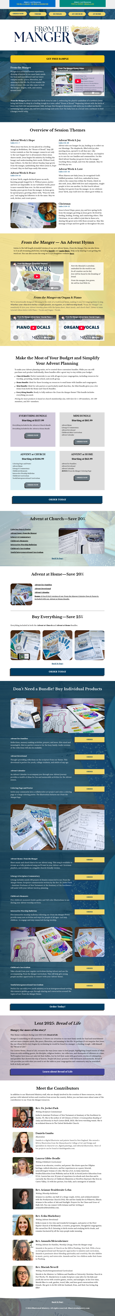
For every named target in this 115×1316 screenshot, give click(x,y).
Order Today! (57, 1006)
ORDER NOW (18, 13)
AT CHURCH (77, 14)
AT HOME (97, 14)
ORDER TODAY (57, 499)
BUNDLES (57, 14)
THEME (38, 14)
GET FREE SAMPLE (57, 58)
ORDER (90, 739)
